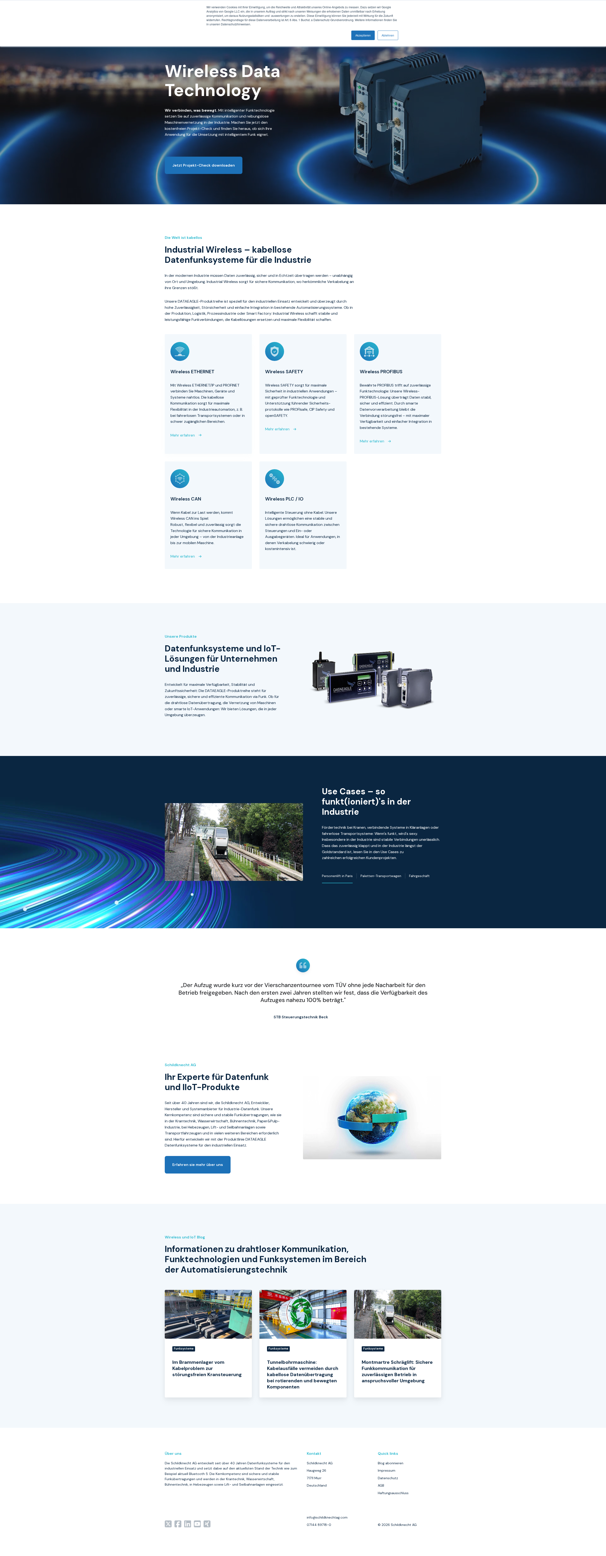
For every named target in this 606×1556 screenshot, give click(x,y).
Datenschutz (388, 1478)
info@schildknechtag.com (327, 1517)
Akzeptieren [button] (363, 35)
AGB (381, 1485)
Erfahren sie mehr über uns (197, 1164)
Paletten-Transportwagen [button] (381, 876)
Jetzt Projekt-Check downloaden (203, 165)
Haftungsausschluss (393, 1493)
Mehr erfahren (182, 435)
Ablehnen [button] (388, 35)
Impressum (386, 1470)
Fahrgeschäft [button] (419, 876)
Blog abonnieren (390, 1463)
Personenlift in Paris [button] (337, 876)
